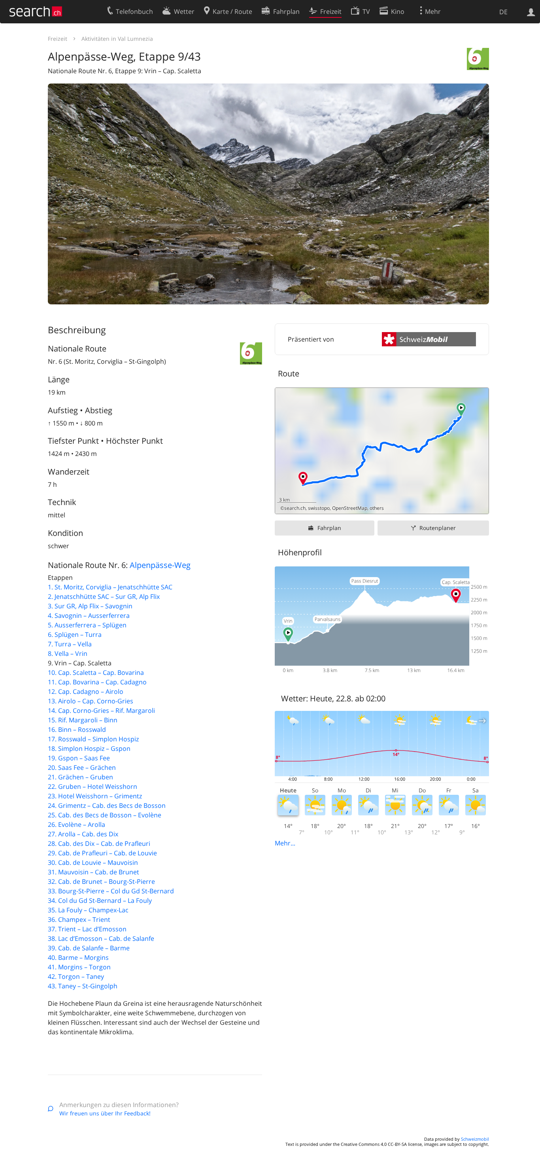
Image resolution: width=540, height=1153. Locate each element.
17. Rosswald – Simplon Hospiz (93, 739)
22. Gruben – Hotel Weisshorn (92, 786)
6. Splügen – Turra (75, 634)
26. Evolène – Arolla (76, 824)
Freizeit (57, 38)
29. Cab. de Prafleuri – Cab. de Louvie (102, 853)
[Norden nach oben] (479, 505)
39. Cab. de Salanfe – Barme (89, 948)
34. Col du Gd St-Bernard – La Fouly (100, 900)
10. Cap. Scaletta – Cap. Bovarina (96, 672)
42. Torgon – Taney (76, 976)
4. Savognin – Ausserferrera (89, 615)
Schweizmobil (475, 1139)
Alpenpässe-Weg (160, 565)
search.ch (295, 508)
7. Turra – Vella (70, 644)
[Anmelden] (531, 11)
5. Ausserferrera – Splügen (87, 625)
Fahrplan (329, 528)
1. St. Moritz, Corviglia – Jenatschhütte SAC (110, 587)
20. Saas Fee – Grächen (82, 767)
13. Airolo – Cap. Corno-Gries (90, 701)
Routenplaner (437, 528)
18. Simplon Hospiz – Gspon (89, 748)
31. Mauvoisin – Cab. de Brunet (93, 872)
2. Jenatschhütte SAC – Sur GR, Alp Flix (104, 596)
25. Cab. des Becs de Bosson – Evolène (104, 815)
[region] (382, 451)
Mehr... (285, 843)
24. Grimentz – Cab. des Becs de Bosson (107, 805)
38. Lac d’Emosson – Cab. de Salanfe (101, 938)
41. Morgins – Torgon (79, 967)
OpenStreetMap (349, 508)
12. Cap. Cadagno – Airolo (85, 691)
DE (503, 12)
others (377, 508)
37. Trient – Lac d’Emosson (87, 929)
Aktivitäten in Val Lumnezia (117, 38)
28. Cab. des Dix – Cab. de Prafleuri (99, 843)
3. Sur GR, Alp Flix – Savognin (90, 606)
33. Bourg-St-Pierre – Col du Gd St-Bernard (111, 891)
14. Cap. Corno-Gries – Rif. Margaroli (101, 710)
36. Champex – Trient (79, 919)
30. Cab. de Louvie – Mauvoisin (93, 862)
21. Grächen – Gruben (80, 777)
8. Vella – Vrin (67, 653)
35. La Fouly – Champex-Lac (88, 910)
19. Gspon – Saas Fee (79, 758)
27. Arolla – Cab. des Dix (83, 834)
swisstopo (319, 508)
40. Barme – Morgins (78, 957)
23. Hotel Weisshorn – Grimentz (95, 796)
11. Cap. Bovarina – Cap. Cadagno (97, 682)
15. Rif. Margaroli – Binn (82, 720)
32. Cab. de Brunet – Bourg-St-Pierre (101, 881)
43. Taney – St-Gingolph (82, 986)
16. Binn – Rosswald (77, 729)
